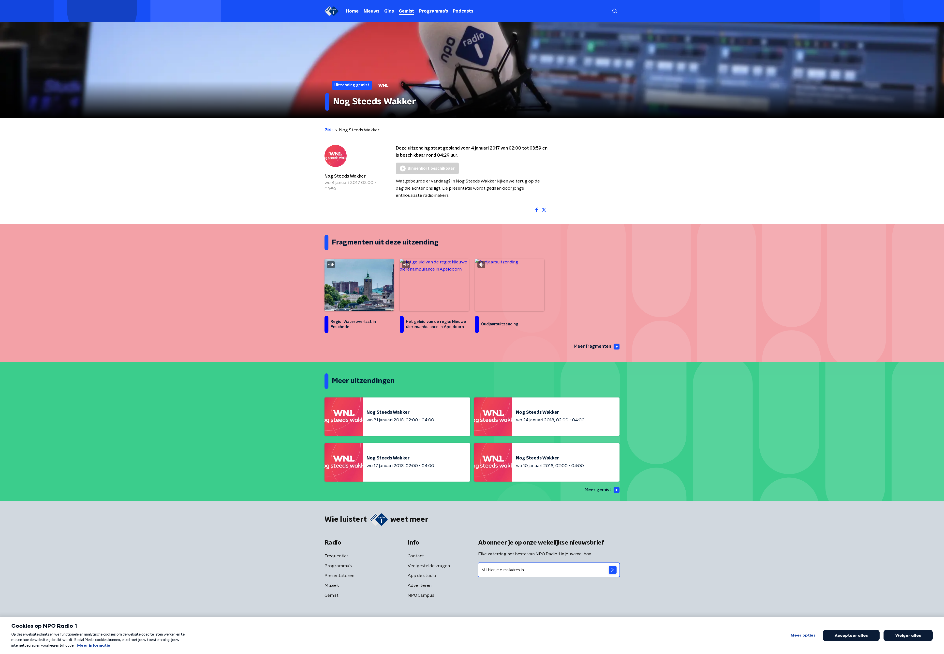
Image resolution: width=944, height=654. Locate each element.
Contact (416, 556)
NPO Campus (421, 595)
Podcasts (463, 11)
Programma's (433, 11)
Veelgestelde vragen (429, 566)
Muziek (331, 585)
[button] (615, 11)
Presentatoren (339, 576)
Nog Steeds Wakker (345, 176)
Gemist (406, 11)
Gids (389, 11)
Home (352, 11)
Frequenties (336, 556)
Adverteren (419, 585)
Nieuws (371, 11)
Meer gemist (598, 490)
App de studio (422, 576)
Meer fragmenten (592, 346)
